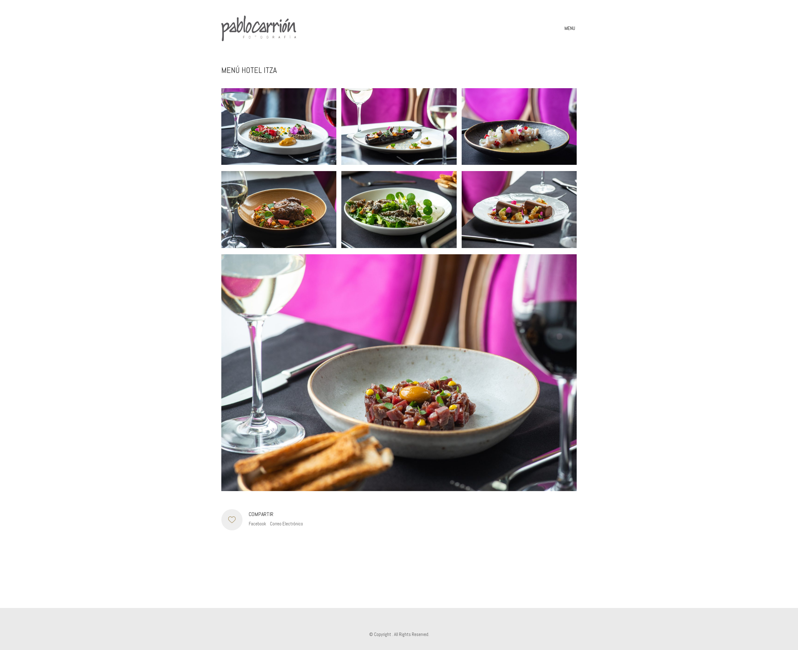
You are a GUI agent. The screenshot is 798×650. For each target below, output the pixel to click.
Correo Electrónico (286, 524)
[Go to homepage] (258, 28)
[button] (571, 28)
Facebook (257, 524)
